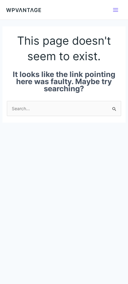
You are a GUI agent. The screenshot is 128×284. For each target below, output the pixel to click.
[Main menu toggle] (115, 10)
